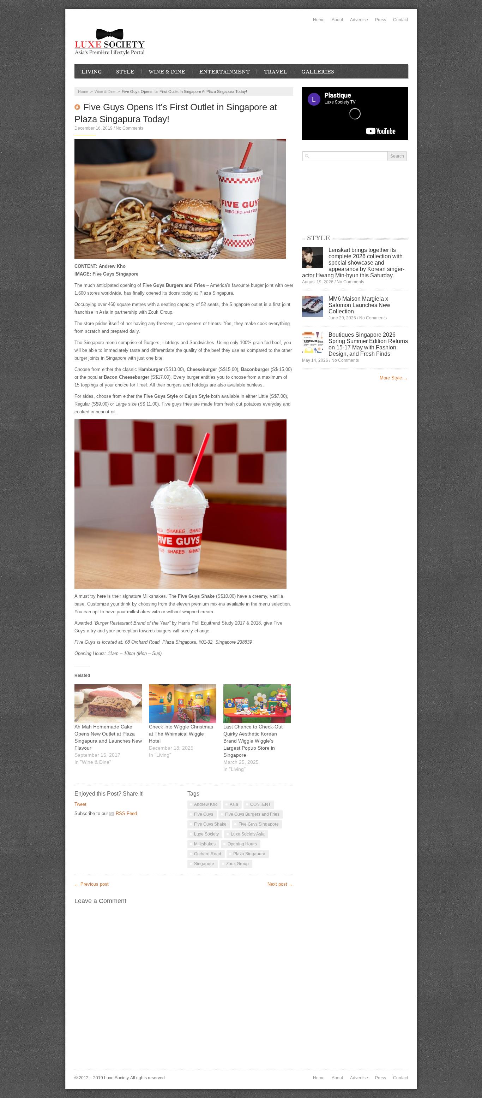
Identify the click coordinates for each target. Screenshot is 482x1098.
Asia (234, 804)
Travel (275, 72)
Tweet (80, 804)
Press (380, 19)
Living (92, 72)
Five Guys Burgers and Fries (252, 814)
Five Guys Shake (210, 824)
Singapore (204, 863)
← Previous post (91, 884)
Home (319, 19)
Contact (400, 19)
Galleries (317, 72)
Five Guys (203, 814)
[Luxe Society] (109, 42)
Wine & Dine (167, 72)
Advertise (359, 19)
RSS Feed (126, 813)
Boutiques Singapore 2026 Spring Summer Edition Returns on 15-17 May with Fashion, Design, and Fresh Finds (368, 344)
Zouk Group (237, 863)
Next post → (280, 884)
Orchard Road (207, 853)
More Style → (394, 377)
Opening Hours (242, 844)
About (337, 19)
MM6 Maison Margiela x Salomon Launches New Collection (359, 305)
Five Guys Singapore (259, 824)
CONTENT (260, 804)
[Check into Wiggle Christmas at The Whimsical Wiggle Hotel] (182, 703)
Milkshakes (205, 844)
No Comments (129, 128)
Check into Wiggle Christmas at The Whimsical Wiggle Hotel (181, 734)
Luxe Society (206, 834)
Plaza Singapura (249, 853)
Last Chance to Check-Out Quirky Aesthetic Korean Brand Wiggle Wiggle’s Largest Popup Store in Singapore (253, 741)
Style (125, 72)
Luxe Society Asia (248, 834)
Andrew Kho (206, 804)
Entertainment (224, 72)
